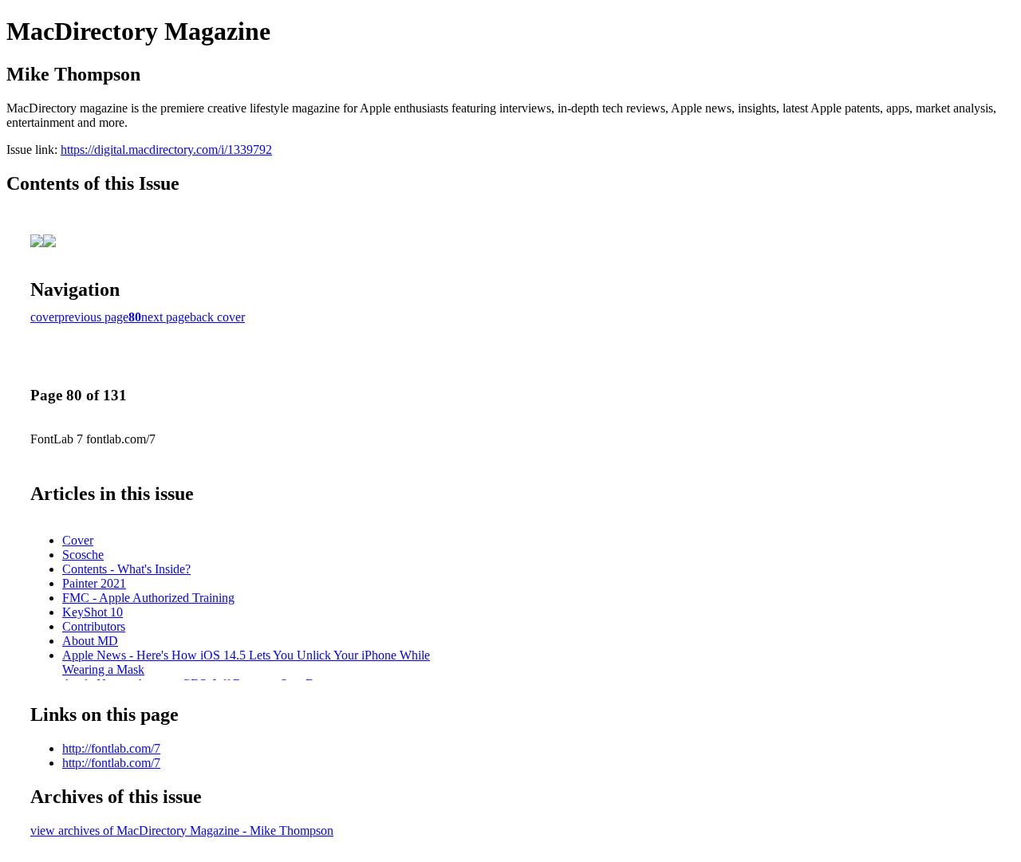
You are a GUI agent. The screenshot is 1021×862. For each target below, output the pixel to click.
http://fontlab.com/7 (111, 748)
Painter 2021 (94, 583)
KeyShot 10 (92, 612)
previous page (93, 317)
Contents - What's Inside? (126, 569)
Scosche (83, 554)
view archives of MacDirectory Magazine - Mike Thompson (181, 830)
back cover (217, 317)
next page (165, 317)
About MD (90, 640)
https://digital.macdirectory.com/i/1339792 (166, 149)
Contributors (93, 626)
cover (44, 317)
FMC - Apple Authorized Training (148, 597)
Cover (77, 540)
